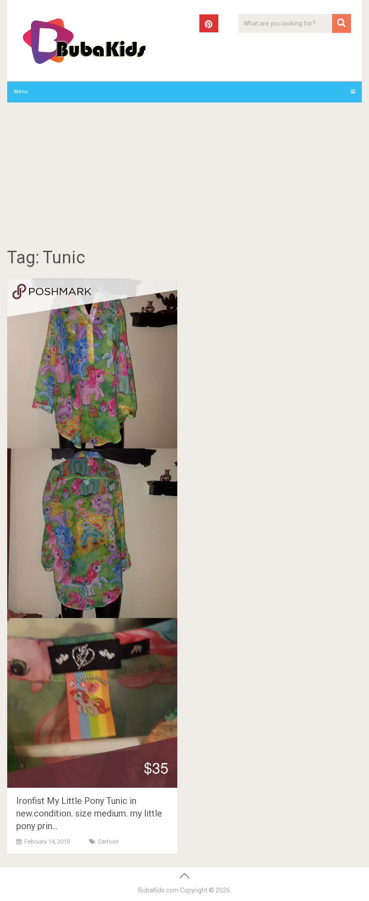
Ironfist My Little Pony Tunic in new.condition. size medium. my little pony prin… (89, 813)
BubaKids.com (158, 890)
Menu (21, 92)
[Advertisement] (185, 177)
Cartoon (108, 841)
